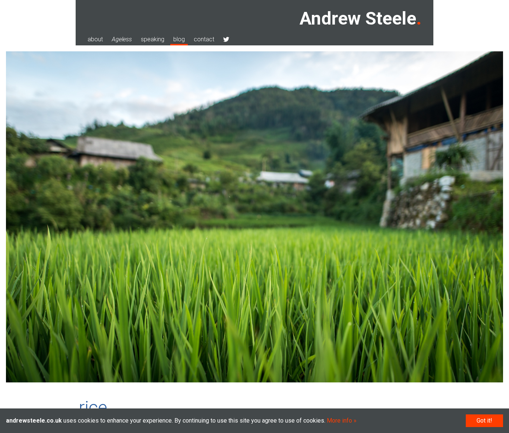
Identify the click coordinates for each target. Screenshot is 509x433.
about (95, 39)
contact (204, 39)
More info (339, 420)
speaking (152, 39)
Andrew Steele (358, 18)
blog (179, 39)
